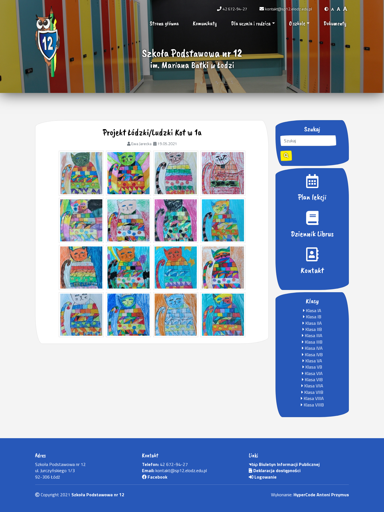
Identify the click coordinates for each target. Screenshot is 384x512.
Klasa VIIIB (313, 404)
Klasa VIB (313, 379)
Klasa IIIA (313, 335)
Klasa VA (313, 360)
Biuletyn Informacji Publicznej (289, 464)
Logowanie (265, 477)
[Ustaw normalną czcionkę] (332, 9)
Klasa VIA (313, 373)
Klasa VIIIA (313, 398)
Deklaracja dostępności (276, 470)
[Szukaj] (286, 155)
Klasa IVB (313, 354)
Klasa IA (313, 310)
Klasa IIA (313, 323)
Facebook (156, 477)
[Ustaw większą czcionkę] (338, 9)
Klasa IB (313, 316)
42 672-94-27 (235, 9)
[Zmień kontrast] (326, 9)
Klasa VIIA (313, 385)
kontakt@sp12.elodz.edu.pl (288, 9)
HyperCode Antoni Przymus (321, 494)
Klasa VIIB (313, 392)
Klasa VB (313, 367)
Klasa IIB (313, 329)
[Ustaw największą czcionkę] (345, 9)
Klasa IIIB (313, 342)
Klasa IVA (313, 348)
